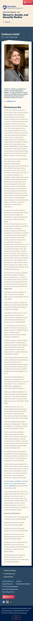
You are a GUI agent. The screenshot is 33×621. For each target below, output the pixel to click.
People (7, 37)
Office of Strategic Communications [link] (18, 613)
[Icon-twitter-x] (7, 602)
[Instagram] (11, 602)
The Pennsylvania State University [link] (18, 608)
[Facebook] (3, 602)
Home (2, 37)
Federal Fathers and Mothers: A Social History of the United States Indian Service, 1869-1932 (16, 483)
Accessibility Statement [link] (18, 610)
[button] (28, 2)
